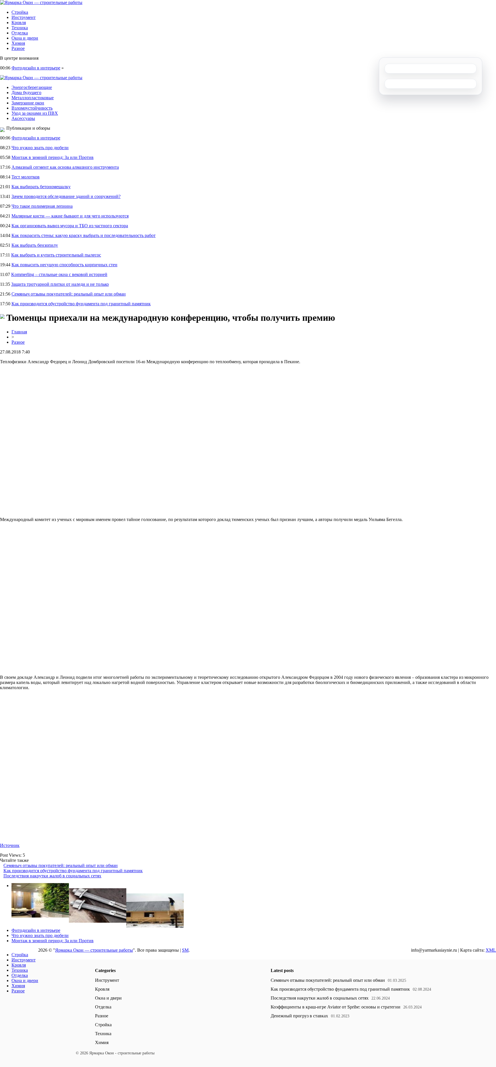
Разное (18, 48)
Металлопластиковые (32, 97)
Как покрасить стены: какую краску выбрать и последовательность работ (83, 235)
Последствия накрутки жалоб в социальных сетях (52, 875)
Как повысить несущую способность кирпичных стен (64, 264)
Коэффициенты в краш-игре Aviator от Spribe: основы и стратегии (335, 1006)
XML (491, 950)
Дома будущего (26, 92)
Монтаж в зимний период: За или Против (52, 157)
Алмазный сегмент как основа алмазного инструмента (65, 167)
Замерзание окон (27, 102)
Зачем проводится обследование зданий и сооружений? (66, 196)
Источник (10, 845)
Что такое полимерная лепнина (42, 206)
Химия (18, 43)
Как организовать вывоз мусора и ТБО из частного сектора (69, 225)
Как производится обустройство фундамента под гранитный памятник (81, 303)
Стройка (19, 12)
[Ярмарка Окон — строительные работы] (41, 2)
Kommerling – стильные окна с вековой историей (59, 274)
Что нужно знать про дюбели (40, 147)
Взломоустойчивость (32, 108)
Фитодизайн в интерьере (35, 67)
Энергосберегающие (31, 87)
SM (185, 950)
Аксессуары (23, 118)
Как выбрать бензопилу (34, 245)
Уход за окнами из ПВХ (34, 113)
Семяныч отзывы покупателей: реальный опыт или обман (68, 293)
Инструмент (23, 17)
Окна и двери (24, 38)
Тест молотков (25, 176)
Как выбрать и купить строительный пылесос (56, 254)
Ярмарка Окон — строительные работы (94, 950)
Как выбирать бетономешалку (41, 186)
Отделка (19, 32)
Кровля (18, 22)
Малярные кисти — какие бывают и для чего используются (70, 215)
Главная (19, 331)
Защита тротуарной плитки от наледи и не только (60, 284)
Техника (19, 27)
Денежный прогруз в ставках (299, 1015)
